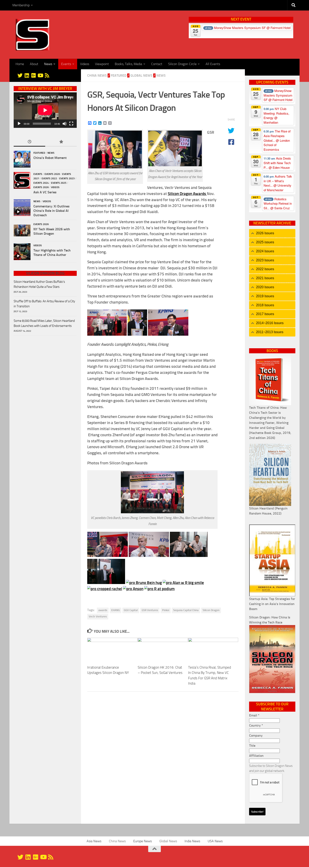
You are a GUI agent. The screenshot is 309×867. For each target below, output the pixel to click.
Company (256, 735)
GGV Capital (131, 610)
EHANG (115, 610)
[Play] (19, 124)
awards (102, 610)
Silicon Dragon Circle (182, 64)
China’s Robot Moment (50, 158)
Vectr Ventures (98, 616)
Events (66, 64)
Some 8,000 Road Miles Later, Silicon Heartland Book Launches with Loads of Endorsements (44, 323)
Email (254, 715)
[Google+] (33, 75)
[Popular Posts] (61, 142)
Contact (156, 64)
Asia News (94, 841)
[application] (45, 110)
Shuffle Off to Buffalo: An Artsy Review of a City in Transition (44, 303)
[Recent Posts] (29, 142)
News (48, 64)
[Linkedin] (26, 75)
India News (192, 841)
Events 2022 (49, 178)
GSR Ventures (150, 610)
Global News (141, 75)
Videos (84, 64)
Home (20, 64)
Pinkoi (165, 610)
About (34, 64)
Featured (118, 75)
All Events (213, 64)
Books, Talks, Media (128, 64)
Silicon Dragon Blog (45, 273)
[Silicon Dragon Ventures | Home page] (32, 34)
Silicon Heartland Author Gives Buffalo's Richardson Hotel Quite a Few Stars (39, 284)
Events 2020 (52, 174)
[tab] (272, 233)
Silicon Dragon (211, 610)
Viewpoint (102, 64)
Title (252, 746)
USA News (215, 841)
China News (97, 75)
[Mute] (64, 124)
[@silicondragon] (19, 75)
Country (256, 725)
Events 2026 (41, 187)
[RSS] (46, 75)
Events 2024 (41, 182)
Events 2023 (67, 178)
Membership (21, 5)
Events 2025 (58, 182)
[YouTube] (40, 75)
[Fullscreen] (71, 124)
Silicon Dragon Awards (187, 193)
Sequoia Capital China (186, 610)
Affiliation (256, 756)
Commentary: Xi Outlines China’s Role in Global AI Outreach (51, 210)
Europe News (142, 841)
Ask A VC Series (45, 192)
